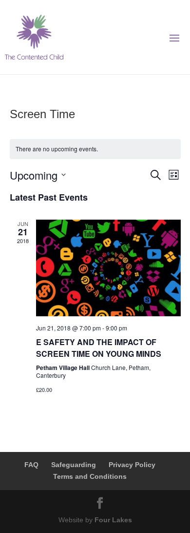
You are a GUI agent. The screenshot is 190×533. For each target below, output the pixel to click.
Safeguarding (73, 465)
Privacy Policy (132, 465)
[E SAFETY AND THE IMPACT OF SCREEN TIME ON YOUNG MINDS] (108, 268)
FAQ (31, 465)
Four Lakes (113, 520)
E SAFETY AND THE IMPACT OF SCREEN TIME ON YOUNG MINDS (98, 347)
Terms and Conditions (90, 476)
